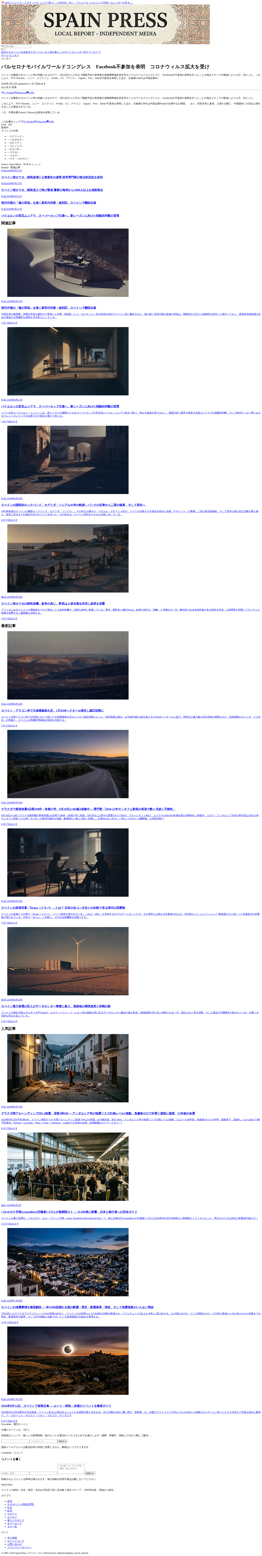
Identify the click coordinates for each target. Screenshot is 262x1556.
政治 (3, 52)
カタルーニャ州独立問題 (20, 1504)
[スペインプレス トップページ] (105, 43)
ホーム (4, 55)
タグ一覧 (12, 1526)
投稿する (90, 1473)
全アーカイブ (14, 1523)
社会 (23, 52)
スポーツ (35, 52)
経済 (27, 52)
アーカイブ (95, 52)
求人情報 (12, 1538)
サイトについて (15, 1541)
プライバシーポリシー (19, 1547)
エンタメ (45, 52)
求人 (86, 52)
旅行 (52, 52)
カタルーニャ (13, 52)
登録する (62, 1441)
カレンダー (78, 52)
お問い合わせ (14, 1544)
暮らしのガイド (63, 52)
